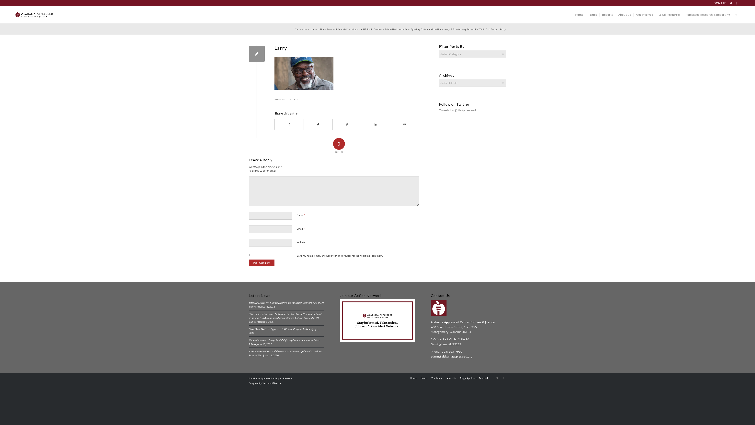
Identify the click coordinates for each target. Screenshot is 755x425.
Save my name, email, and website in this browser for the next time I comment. (340, 255)
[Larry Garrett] (257, 54)
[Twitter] (731, 3)
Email (301, 228)
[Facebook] (737, 3)
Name (301, 215)
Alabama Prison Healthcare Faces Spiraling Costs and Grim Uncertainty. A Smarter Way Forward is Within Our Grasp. (436, 29)
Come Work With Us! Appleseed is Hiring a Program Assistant (280, 329)
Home (314, 29)
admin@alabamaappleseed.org (451, 356)
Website (301, 242)
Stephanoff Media (271, 383)
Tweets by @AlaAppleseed (457, 110)
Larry (280, 48)
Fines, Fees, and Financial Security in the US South (346, 29)
